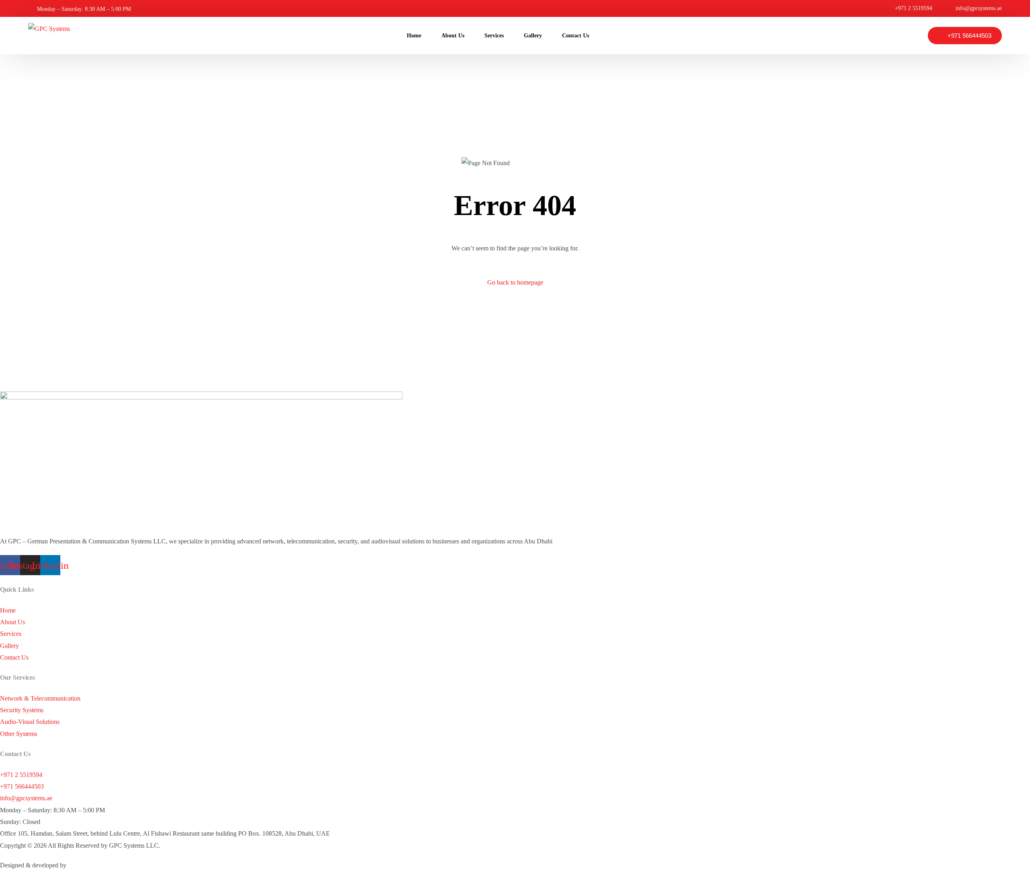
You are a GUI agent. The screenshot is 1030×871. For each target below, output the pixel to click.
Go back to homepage (515, 282)
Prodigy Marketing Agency (102, 865)
